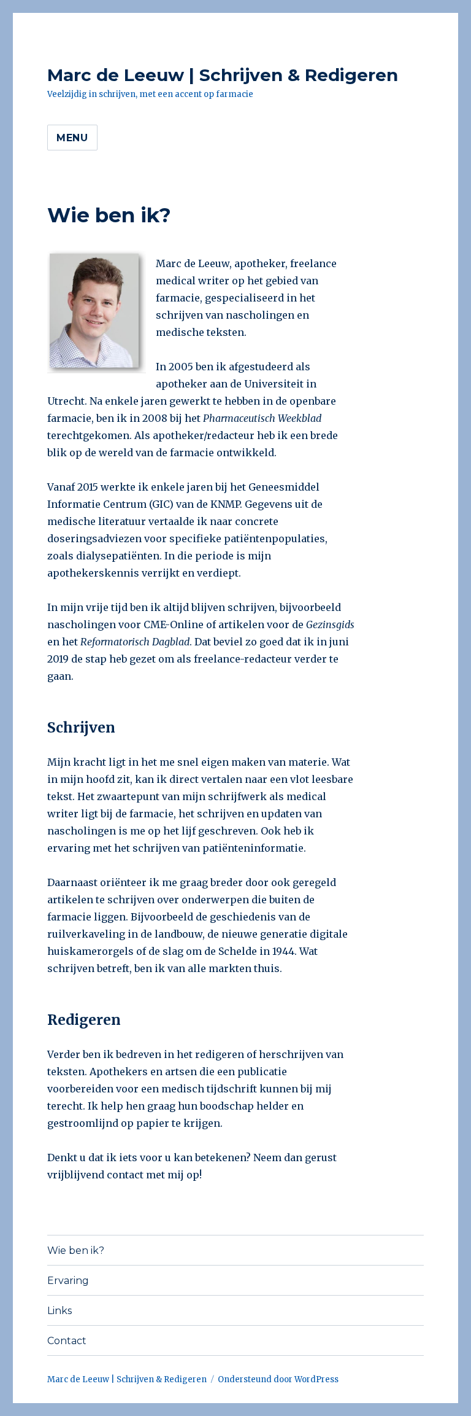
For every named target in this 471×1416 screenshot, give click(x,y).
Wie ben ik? (75, 1250)
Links (59, 1311)
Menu (72, 138)
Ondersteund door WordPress (278, 1379)
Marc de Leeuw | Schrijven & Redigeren (222, 74)
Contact (66, 1341)
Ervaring (68, 1280)
